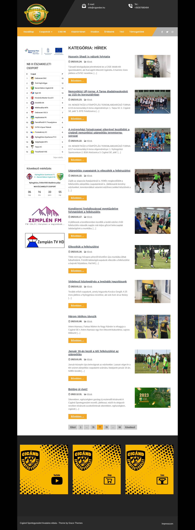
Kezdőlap (29, 31)
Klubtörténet (78, 31)
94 (120, 427)
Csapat (33, 74)
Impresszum (167, 524)
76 (93, 427)
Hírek (89, 62)
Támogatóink (136, 31)
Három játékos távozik (82, 316)
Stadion (95, 31)
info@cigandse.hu (96, 7)
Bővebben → (77, 80)
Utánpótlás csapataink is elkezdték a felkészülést (99, 170)
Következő (130, 427)
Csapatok (44, 31)
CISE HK (62, 31)
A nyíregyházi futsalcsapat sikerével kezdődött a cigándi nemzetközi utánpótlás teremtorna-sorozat (98, 132)
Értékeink (109, 31)
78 (106, 427)
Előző (73, 427)
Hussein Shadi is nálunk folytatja (89, 56)
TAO (122, 31)
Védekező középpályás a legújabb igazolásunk (97, 281)
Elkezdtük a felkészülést (83, 246)
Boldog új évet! (78, 389)
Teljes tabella (58, 157)
